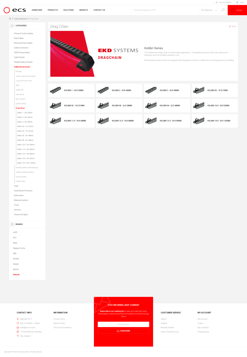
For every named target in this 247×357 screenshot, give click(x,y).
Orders (200, 323)
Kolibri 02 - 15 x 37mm (218, 90)
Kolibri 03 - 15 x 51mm (74, 106)
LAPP (15, 232)
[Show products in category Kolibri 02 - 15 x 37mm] (198, 90)
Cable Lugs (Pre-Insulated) (25, 76)
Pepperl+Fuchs (19, 248)
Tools (17, 85)
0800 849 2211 (26, 319)
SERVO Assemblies (22, 52)
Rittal (15, 243)
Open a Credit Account (170, 332)
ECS (14, 238)
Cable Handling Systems (25, 172)
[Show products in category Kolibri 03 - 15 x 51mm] (55, 105)
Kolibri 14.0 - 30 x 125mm (219, 121)
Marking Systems (21, 200)
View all (16, 275)
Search (223, 10)
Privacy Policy (59, 319)
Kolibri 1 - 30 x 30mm (73, 90)
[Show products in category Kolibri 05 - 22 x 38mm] (103, 105)
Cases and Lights (21, 214)
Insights (164, 323)
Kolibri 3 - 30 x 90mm (169, 90)
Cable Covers (20, 181)
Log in (242, 2)
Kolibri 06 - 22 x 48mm (170, 106)
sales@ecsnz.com (27, 327)
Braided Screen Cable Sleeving (27, 168)
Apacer (16, 269)
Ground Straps (21, 177)
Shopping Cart (203, 332)
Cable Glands (19, 57)
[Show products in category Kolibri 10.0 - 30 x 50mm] (198, 105)
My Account (202, 319)
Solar (16, 186)
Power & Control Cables (23, 33)
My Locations (203, 327)
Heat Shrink (20, 94)
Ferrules (19, 71)
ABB (14, 253)
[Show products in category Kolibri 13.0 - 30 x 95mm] (150, 121)
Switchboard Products (23, 191)
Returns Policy (59, 323)
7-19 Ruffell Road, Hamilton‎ (31, 332)
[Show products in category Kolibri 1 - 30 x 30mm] (55, 90)
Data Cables (19, 38)
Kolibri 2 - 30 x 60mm (121, 90)
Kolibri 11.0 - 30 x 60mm (75, 121)
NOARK (16, 259)
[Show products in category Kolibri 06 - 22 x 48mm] (150, 105)
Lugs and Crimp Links (24, 81)
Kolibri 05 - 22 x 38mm (122, 106)
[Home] (10, 19)
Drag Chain (20, 108)
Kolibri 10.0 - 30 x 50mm (218, 106)
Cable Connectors (21, 48)
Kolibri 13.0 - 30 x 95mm (171, 121)
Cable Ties (19, 90)
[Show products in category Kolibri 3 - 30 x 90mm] (150, 90)
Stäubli (16, 264)
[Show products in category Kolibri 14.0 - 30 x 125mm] (198, 121)
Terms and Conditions (63, 327)
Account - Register (225, 2)
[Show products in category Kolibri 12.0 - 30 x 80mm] (103, 121)
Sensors (17, 210)
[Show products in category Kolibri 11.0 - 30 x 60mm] (55, 121)
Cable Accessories (22, 67)
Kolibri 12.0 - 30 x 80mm (123, 121)
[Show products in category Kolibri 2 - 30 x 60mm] (103, 90)
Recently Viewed (167, 327)
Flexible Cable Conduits (23, 62)
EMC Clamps (20, 99)
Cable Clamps (21, 104)
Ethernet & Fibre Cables (23, 43)
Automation (19, 195)
